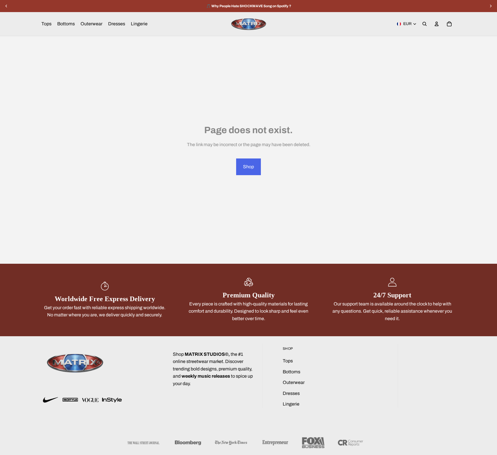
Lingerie (291, 404)
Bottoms (291, 371)
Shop (248, 166)
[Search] (424, 24)
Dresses (291, 393)
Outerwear (294, 382)
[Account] (436, 24)
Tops (288, 360)
